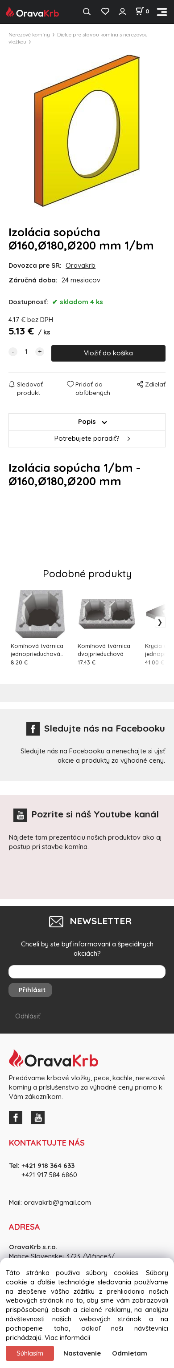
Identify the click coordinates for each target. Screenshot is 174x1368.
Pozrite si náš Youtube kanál (95, 814)
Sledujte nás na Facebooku (104, 728)
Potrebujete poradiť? (87, 438)
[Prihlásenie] (122, 11)
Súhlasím (30, 1353)
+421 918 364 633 (48, 1165)
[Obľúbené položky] (105, 11)
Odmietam (129, 1353)
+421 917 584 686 (46, 1175)
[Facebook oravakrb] (18, 1116)
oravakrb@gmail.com (57, 1202)
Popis (87, 421)
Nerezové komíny (29, 34)
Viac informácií (67, 1337)
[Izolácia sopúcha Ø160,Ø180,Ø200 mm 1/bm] (87, 131)
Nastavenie (82, 1353)
